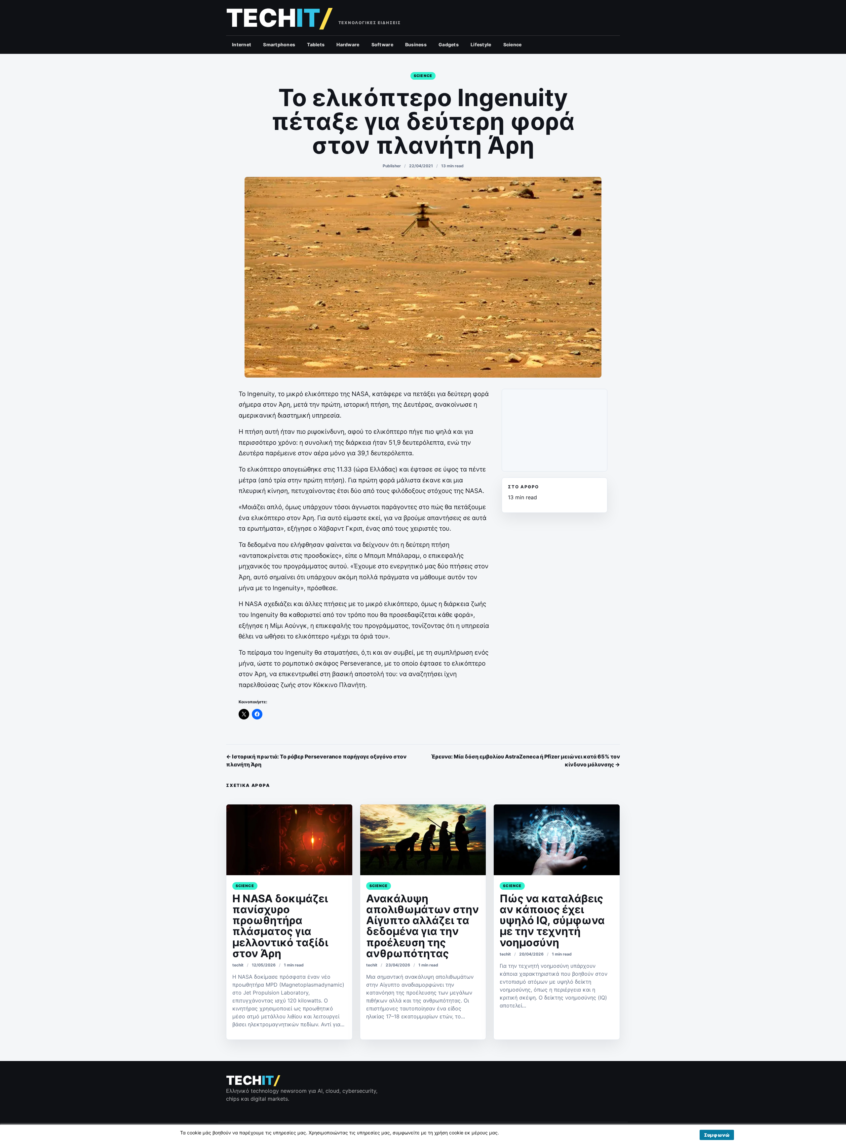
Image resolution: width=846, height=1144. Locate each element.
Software (382, 44)
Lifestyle (481, 44)
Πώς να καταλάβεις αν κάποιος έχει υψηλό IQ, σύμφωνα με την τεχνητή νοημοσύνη (552, 920)
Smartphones (279, 44)
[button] (717, 1135)
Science (512, 44)
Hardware (347, 44)
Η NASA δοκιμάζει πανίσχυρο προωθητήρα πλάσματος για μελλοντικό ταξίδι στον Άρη (280, 926)
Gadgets (449, 44)
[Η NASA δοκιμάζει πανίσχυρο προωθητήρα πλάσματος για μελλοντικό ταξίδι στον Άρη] (289, 839)
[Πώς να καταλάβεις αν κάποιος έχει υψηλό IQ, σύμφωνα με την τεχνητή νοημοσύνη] (557, 839)
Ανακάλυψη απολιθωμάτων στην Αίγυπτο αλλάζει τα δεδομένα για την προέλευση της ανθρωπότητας (422, 926)
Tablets (316, 44)
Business (416, 44)
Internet (241, 44)
